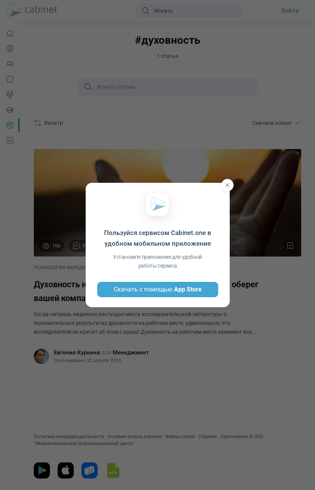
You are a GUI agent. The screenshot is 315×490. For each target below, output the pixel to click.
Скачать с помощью (158, 289)
